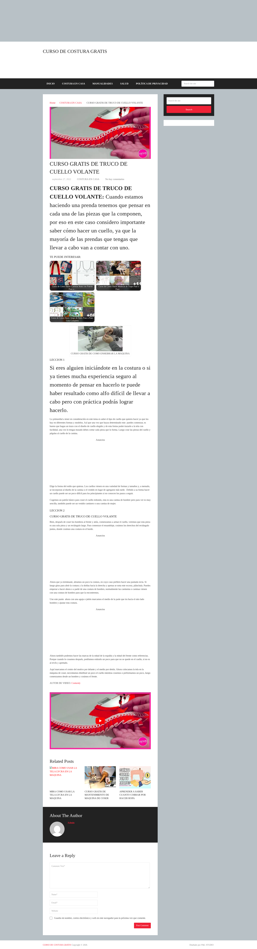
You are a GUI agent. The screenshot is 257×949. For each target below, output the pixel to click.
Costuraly (75, 683)
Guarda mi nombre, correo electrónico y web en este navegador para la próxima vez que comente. (100, 918)
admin (71, 822)
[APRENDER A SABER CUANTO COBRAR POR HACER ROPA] (135, 777)
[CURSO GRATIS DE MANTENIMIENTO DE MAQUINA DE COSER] (100, 777)
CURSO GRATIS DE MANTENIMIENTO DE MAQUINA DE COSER (97, 794)
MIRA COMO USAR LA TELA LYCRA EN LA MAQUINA (62, 794)
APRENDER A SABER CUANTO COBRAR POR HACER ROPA (132, 794)
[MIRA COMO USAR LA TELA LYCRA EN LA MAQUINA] (65, 777)
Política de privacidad (152, 83)
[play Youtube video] (100, 720)
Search (211, 84)
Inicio (51, 83)
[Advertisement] (89, 21)
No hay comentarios (114, 179)
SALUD (124, 83)
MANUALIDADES (103, 83)
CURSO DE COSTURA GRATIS (75, 51)
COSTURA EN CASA (73, 83)
